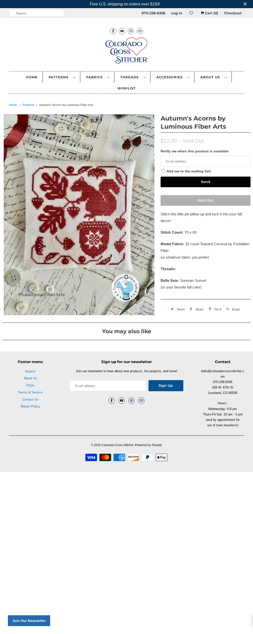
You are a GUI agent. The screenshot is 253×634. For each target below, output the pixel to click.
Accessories (170, 77)
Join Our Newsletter (29, 621)
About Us (211, 77)
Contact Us (30, 399)
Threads (130, 77)
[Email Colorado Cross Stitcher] (140, 31)
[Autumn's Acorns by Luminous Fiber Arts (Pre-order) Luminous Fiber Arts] (79, 214)
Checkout (233, 13)
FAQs (30, 385)
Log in (176, 13)
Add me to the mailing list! (189, 171)
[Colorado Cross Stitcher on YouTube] (122, 31)
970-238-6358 (153, 13)
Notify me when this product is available (195, 151)
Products (28, 105)
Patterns (60, 77)
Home (32, 77)
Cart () (211, 13)
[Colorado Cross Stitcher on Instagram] (131, 31)
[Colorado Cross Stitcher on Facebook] (113, 31)
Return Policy (30, 406)
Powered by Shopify (148, 445)
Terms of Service (30, 392)
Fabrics (95, 77)
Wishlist (126, 88)
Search (30, 371)
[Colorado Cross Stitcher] (126, 51)
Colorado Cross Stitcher (117, 445)
